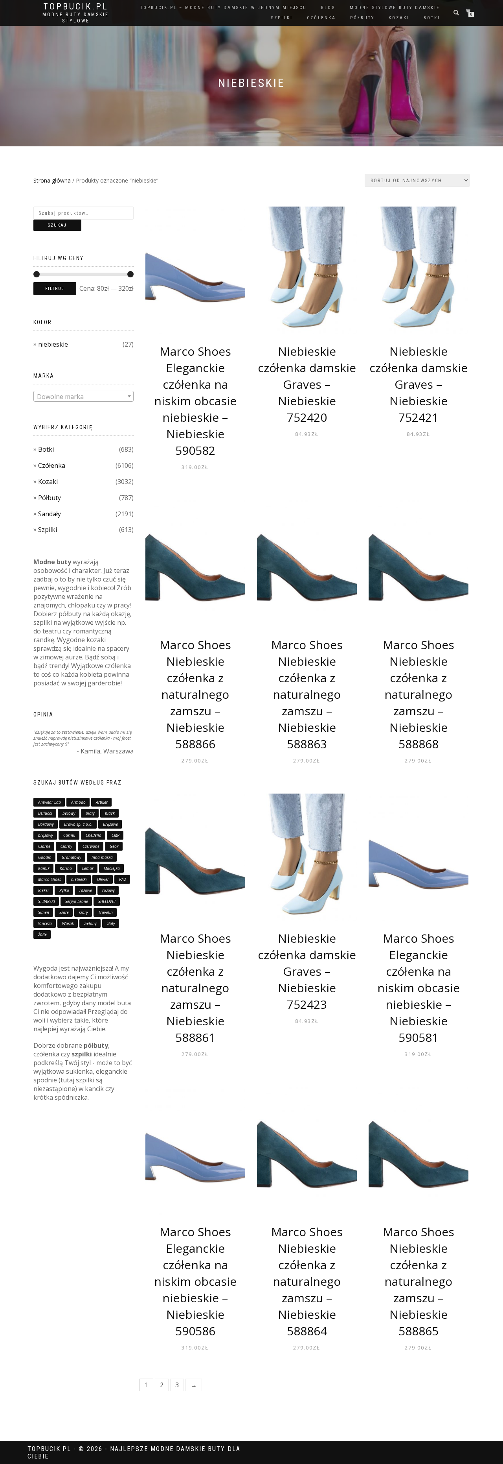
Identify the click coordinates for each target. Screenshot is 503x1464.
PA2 (122, 879)
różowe (85, 890)
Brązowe (110, 824)
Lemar (88, 868)
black (110, 813)
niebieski (79, 879)
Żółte (42, 934)
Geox (114, 846)
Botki (46, 449)
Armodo (78, 802)
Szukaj (57, 225)
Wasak (68, 923)
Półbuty (49, 497)
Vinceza (45, 923)
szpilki (282, 17)
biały (90, 813)
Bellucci (45, 813)
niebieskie (53, 344)
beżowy (68, 813)
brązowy (45, 835)
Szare (64, 912)
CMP (115, 835)
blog (328, 7)
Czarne (44, 846)
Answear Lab (49, 802)
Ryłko (64, 890)
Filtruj (54, 288)
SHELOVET (107, 901)
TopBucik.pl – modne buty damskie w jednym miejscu (223, 7)
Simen (43, 912)
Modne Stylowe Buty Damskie (395, 7)
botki (432, 17)
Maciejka (112, 868)
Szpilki (47, 529)
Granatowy (71, 857)
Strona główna (52, 180)
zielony (90, 923)
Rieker (43, 890)
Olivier (103, 879)
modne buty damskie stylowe (75, 18)
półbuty (362, 17)
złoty (111, 923)
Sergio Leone (76, 901)
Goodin (44, 857)
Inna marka (102, 857)
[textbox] (83, 396)
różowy (108, 890)
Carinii (69, 835)
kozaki (399, 17)
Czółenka (51, 465)
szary (83, 912)
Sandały (49, 514)
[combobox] (83, 396)
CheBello (93, 835)
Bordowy (46, 824)
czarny (66, 846)
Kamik (44, 868)
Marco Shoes (49, 879)
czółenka (321, 17)
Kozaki (48, 481)
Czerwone (91, 846)
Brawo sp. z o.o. (78, 824)
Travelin (105, 912)
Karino (66, 868)
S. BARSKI (46, 901)
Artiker (102, 802)
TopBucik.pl (75, 6)
